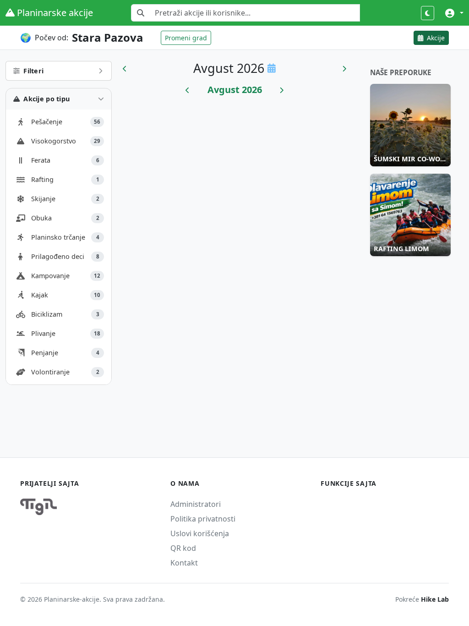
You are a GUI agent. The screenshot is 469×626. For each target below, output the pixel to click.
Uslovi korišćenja (199, 533)
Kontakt (184, 563)
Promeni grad (186, 37)
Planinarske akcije (54, 12)
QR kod (183, 548)
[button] (454, 13)
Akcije (435, 37)
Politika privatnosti (202, 519)
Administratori (195, 504)
